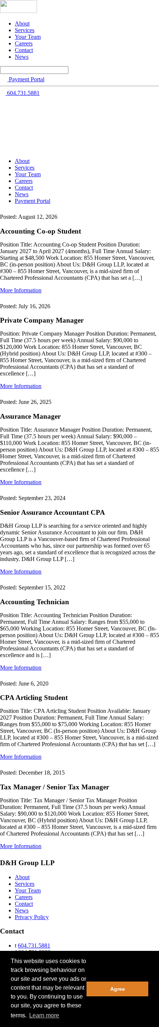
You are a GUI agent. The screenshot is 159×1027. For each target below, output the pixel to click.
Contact (24, 50)
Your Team (28, 37)
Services (24, 30)
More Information (20, 290)
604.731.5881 (34, 945)
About (22, 23)
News (21, 57)
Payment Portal (32, 201)
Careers (24, 43)
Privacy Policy (32, 917)
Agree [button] (117, 989)
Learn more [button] (44, 1015)
